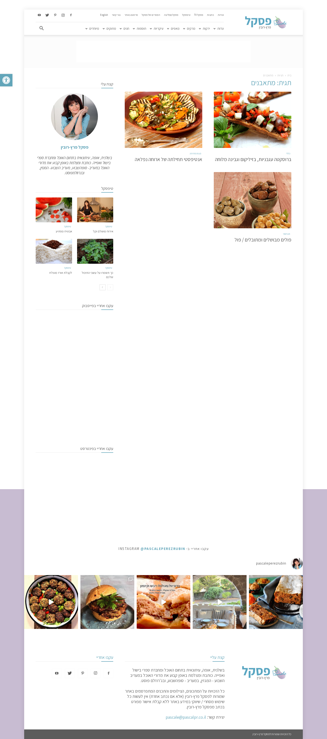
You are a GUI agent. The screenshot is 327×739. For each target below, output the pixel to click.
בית (289, 75)
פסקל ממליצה (171, 15)
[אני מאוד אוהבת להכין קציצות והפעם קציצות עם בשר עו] (51, 602)
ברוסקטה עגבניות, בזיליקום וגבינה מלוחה (253, 159)
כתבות (210, 15)
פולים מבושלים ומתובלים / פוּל (263, 239)
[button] (6, 80)
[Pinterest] (55, 15)
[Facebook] (70, 15)
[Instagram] (63, 15)
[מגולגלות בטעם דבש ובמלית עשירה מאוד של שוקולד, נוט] (164, 602)
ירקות (206, 28)
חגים (126, 28)
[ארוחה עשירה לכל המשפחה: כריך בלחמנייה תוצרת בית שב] (107, 602)
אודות (221, 15)
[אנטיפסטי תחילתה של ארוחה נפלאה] (163, 120)
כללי (288, 153)
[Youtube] (39, 15)
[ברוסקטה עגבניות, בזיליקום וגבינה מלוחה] (252, 120)
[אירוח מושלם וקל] (95, 209)
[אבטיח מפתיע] (54, 209)
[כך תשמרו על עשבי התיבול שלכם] (95, 251)
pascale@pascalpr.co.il (186, 717)
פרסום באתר (131, 15)
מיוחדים (94, 28)
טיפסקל (186, 15)
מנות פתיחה (195, 153)
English (104, 15)
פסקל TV (198, 15)
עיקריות (159, 28)
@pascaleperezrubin (163, 548)
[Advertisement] (163, 51)
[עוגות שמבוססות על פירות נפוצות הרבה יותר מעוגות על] (276, 602)
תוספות (141, 28)
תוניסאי (286, 233)
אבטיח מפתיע (64, 231)
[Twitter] (47, 15)
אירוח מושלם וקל (103, 231)
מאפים (175, 28)
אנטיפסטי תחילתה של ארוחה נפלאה (168, 159)
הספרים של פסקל (151, 15)
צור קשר (116, 15)
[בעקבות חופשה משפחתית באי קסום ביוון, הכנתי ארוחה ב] (220, 602)
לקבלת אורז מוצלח (60, 273)
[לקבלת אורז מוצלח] (54, 251)
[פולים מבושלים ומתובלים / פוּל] (252, 200)
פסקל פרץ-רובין (74, 147)
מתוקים (111, 28)
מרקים (191, 28)
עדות (220, 28)
